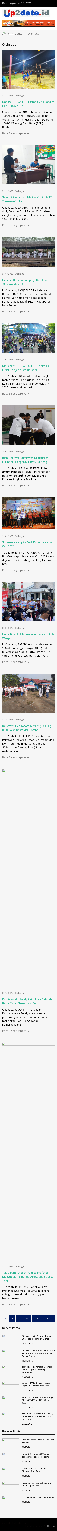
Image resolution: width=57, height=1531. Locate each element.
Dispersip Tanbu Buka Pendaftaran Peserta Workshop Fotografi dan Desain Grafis (38, 1353)
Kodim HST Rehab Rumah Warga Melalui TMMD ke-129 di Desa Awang (37, 1400)
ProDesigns (49, 1525)
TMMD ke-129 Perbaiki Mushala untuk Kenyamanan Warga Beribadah (37, 1370)
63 (27, 1318)
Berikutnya (43, 1318)
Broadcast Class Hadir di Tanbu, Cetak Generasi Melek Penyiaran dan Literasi (37, 1416)
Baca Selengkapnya (14, 133)
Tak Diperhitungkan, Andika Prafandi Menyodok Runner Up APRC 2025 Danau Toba (27, 1277)
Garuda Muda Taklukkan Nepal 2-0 (38, 1497)
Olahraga (19, 95)
